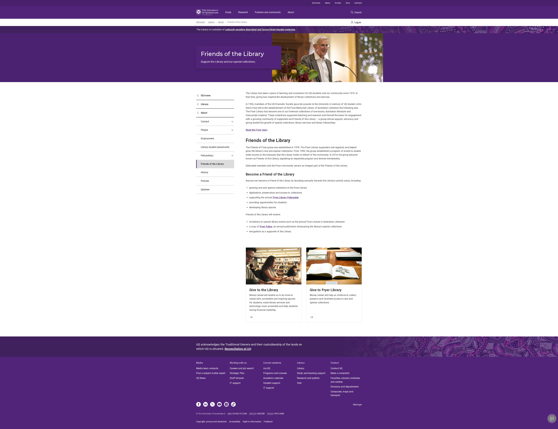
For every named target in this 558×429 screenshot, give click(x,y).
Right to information (252, 421)
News (327, 3)
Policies (205, 181)
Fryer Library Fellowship (286, 197)
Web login (357, 404)
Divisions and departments (345, 386)
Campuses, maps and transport (342, 393)
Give (348, 3)
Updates (205, 189)
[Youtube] (219, 405)
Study (228, 12)
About (291, 12)
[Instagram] (226, 405)
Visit (299, 383)
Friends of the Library (237, 22)
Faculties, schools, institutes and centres (345, 380)
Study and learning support (311, 373)
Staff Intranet (237, 378)
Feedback (268, 421)
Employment (207, 138)
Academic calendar (273, 378)
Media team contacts (207, 368)
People (204, 130)
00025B (261, 413)
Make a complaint (340, 373)
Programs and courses (275, 373)
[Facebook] (198, 405)
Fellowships (207, 155)
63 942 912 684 (240, 413)
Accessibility (234, 421)
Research (243, 12)
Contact (358, 3)
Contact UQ (337, 368)
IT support (235, 383)
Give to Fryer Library (325, 290)
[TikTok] (233, 405)
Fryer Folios (266, 226)
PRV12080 (279, 413)
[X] (212, 405)
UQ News (201, 378)
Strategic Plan (237, 373)
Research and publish (308, 378)
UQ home (316, 3)
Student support (271, 383)
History (204, 172)
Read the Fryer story (256, 130)
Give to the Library (263, 290)
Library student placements (215, 147)
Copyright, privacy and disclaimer (211, 421)
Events (338, 3)
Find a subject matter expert (210, 373)
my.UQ (266, 368)
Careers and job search (242, 368)
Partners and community (268, 12)
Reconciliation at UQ (238, 349)
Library (211, 22)
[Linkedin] (205, 405)
